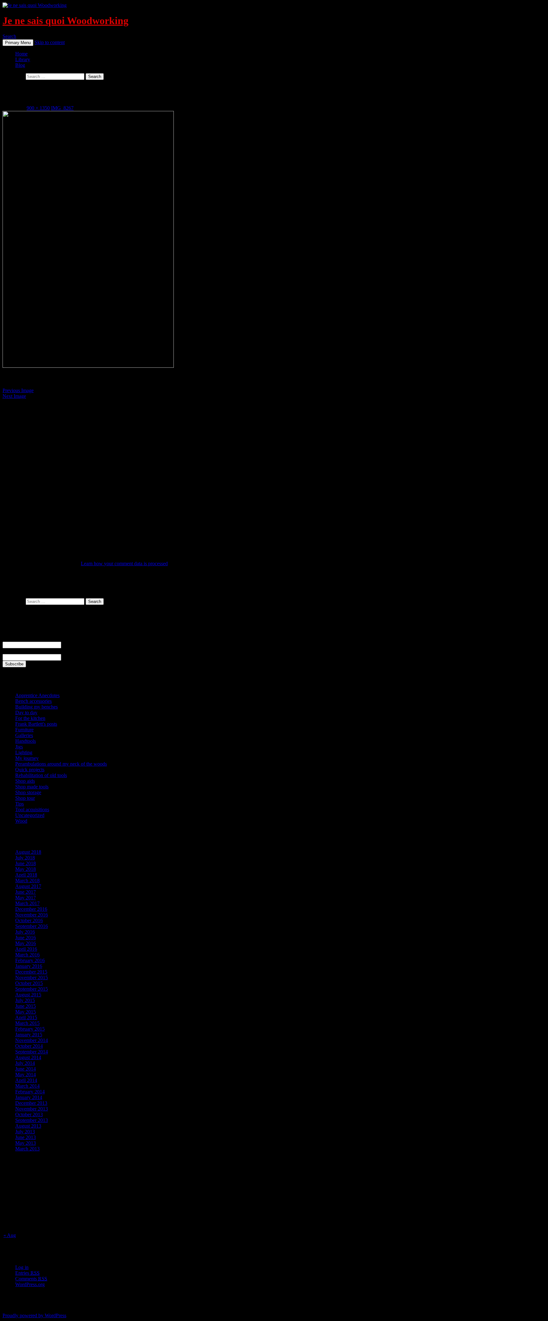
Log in (22, 1267)
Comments (31, 1278)
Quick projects (29, 769)
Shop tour (25, 798)
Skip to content (50, 42)
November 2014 (31, 1040)
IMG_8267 (62, 108)
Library (22, 59)
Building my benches (36, 706)
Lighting (23, 752)
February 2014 (30, 1091)
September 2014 (31, 1051)
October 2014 (29, 1046)
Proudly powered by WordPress (34, 1315)
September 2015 (31, 989)
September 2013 (31, 1120)
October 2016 (29, 920)
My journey (27, 758)
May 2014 (25, 1074)
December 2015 (31, 972)
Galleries (24, 735)
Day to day (26, 712)
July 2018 (25, 857)
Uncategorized (29, 815)
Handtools (25, 741)
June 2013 (25, 1137)
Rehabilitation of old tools (41, 775)
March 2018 (27, 880)
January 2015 (28, 1034)
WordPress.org (30, 1284)
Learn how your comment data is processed (124, 563)
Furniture (24, 729)
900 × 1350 (38, 108)
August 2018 (28, 852)
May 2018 (25, 869)
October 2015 (29, 983)
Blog (20, 65)
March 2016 (27, 954)
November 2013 (31, 1108)
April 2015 (26, 1017)
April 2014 (26, 1080)
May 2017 (25, 897)
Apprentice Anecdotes (37, 695)
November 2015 (31, 977)
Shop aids (25, 781)
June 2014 (25, 1069)
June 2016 (25, 937)
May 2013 (25, 1143)
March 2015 (27, 1023)
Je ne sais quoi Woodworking (65, 20)
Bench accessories (33, 701)
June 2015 (25, 1006)
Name (9, 638)
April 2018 (26, 874)
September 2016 (31, 926)
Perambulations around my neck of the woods (61, 764)
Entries (27, 1273)
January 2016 (28, 966)
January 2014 (28, 1097)
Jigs (19, 746)
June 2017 (25, 892)
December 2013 (31, 1103)
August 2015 (28, 994)
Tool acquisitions (32, 809)
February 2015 (30, 1029)
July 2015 (25, 1000)
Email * (10, 651)
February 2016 (30, 960)
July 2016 (25, 932)
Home (21, 53)
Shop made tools (32, 786)
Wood (21, 821)
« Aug (9, 1235)
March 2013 (27, 1148)
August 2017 (28, 886)
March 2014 (27, 1086)
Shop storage (28, 792)
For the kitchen (30, 718)
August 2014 (28, 1057)
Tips (19, 803)
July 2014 (25, 1063)
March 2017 (27, 903)
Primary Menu (18, 42)
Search (9, 36)
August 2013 (28, 1126)
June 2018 (25, 863)
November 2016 (31, 914)
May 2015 (25, 1011)
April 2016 (26, 949)
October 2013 (29, 1114)
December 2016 (31, 909)
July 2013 (25, 1131)
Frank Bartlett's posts (36, 724)
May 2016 (25, 943)
